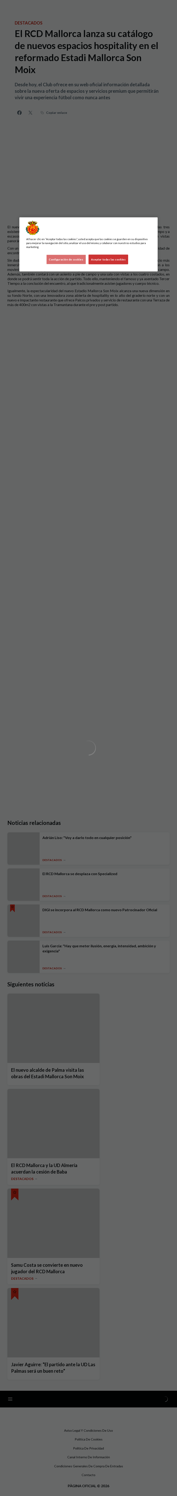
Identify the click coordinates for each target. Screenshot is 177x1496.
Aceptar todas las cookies (108, 259)
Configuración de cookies (66, 259)
